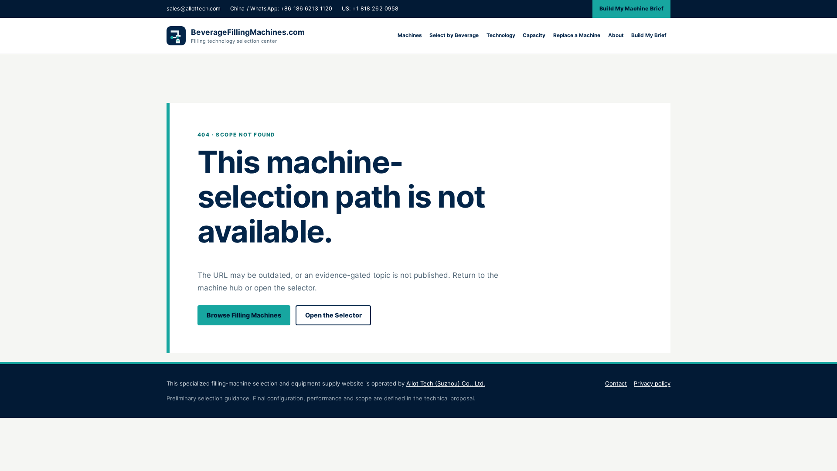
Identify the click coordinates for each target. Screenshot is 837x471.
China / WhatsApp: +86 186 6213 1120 (281, 8)
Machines (410, 35)
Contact (616, 383)
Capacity (534, 35)
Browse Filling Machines (244, 315)
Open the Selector (333, 315)
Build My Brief (649, 35)
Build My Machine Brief (631, 8)
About (616, 35)
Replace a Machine (576, 35)
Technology (501, 35)
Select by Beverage (454, 35)
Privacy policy (652, 383)
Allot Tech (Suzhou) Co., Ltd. (445, 383)
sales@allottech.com (194, 8)
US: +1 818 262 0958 (370, 8)
